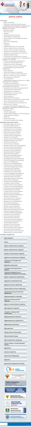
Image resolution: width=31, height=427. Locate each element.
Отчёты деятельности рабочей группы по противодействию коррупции (14, 85)
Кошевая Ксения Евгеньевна (12, 224)
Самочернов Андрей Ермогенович (13, 166)
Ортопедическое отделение (11, 308)
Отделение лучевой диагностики (13, 280)
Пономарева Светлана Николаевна (14, 158)
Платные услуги (8, 31)
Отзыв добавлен (8, 78)
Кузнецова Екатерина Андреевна (13, 219)
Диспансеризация (9, 30)
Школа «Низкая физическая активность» (15, 102)
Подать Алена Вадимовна (11, 162)
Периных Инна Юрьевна (11, 196)
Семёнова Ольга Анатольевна (12, 171)
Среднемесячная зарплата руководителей (16, 88)
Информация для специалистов (14, 320)
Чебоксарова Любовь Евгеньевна (13, 178)
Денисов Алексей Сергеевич (12, 226)
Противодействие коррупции (13, 340)
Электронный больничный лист (13, 89)
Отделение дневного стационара (13, 296)
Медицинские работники (12, 324)
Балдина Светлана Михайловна (13, 201)
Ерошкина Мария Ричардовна (12, 152)
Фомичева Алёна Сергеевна (12, 217)
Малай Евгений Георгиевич (11, 153)
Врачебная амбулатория (11, 265)
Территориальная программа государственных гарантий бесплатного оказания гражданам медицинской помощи (16, 27)
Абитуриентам (9, 328)
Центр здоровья (8, 238)
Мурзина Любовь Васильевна (12, 207)
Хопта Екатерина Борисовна (12, 216)
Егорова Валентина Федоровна (12, 135)
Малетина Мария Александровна (13, 227)
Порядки (6, 33)
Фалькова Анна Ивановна (11, 180)
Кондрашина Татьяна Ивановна (13, 129)
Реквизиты (7, 117)
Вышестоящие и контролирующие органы (15, 344)
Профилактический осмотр (11, 97)
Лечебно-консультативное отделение (14, 253)
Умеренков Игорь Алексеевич (12, 176)
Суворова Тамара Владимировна (13, 212)
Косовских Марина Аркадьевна (12, 148)
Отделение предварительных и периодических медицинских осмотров (15, 273)
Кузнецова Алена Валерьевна (12, 229)
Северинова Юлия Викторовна (12, 170)
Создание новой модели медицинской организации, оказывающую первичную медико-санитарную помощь (16, 107)
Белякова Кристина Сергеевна (12, 198)
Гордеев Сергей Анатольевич (12, 134)
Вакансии (7, 359)
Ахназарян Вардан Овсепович (12, 124)
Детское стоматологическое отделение (14, 304)
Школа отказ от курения (10, 104)
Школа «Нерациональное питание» (14, 101)
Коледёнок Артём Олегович (12, 183)
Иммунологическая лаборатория (13, 284)
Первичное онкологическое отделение (14, 257)
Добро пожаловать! (9, 22)
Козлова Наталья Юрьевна (11, 143)
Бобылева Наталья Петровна (12, 132)
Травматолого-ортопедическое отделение (12, 261)
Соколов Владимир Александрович (14, 173)
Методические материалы (11, 83)
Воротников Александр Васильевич (14, 209)
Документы (8, 348)
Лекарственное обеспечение (13, 332)
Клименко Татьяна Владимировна (13, 186)
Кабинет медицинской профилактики (14, 277)
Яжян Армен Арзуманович (11, 203)
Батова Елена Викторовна (11, 125)
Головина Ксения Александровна (13, 191)
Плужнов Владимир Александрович (14, 160)
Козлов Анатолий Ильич (11, 142)
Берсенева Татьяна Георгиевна (12, 130)
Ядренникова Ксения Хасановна (13, 232)
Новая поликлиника (9, 118)
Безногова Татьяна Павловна (12, 214)
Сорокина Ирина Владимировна (13, 221)
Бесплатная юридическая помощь (15, 363)
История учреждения (10, 112)
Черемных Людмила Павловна (12, 211)
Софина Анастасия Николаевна (13, 165)
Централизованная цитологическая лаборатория (13, 292)
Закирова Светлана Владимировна (14, 139)
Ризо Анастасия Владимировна (13, 163)
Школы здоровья (8, 96)
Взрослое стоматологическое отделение (12, 300)
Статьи (6, 242)
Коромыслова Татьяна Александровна (15, 145)
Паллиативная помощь (11, 336)
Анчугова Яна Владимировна (12, 204)
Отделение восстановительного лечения (12, 269)
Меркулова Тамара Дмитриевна (13, 155)
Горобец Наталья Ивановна (12, 206)
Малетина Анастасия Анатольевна (14, 230)
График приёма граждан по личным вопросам (17, 113)
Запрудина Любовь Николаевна (13, 140)
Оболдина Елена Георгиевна (12, 157)
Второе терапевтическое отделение (13, 249)
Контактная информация (12, 355)
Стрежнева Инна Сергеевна (12, 168)
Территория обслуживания (11, 115)
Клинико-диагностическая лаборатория (15, 288)
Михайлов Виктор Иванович (12, 193)
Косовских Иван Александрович (13, 147)
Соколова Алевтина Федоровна (13, 175)
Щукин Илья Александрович (12, 199)
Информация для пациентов (13, 316)
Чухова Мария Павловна (11, 222)
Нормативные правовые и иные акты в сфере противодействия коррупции (16, 81)
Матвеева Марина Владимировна (13, 194)
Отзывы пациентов (10, 351)
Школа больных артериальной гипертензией (16, 99)
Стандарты (7, 45)
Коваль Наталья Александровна (13, 184)
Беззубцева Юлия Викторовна (12, 127)
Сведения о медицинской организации (12, 312)
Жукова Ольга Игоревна (11, 137)
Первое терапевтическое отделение (14, 245)
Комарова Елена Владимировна (13, 181)
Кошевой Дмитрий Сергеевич (12, 189)
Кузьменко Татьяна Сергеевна (12, 150)
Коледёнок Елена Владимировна (13, 188)
